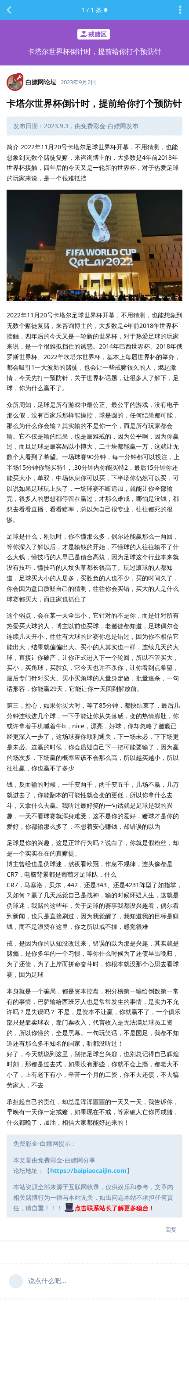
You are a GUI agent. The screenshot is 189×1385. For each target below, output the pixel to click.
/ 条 (91, 10)
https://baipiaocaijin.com (88, 1170)
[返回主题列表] (9, 10)
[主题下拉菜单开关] (180, 10)
